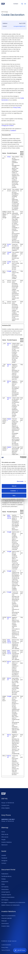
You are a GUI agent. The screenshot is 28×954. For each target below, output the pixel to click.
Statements (4, 881)
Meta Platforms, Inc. (9, 516)
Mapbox (9, 419)
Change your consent (7, 125)
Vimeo (9, 157)
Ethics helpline (5, 808)
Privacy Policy (4, 947)
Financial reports (6, 894)
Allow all (14, 486)
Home (3, 832)
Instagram (4, 860)
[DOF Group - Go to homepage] (3, 4)
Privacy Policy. (17, 107)
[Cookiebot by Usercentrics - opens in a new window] (20, 457)
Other (3, 884)
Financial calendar (6, 918)
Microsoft (9, 344)
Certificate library (6, 876)
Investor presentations (7, 897)
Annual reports (5, 892)
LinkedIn (3, 855)
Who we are (4, 837)
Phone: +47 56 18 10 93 (8, 820)
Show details (20, 481)
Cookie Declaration (6, 945)
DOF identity (4, 887)
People (3, 839)
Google (9, 271)
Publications (4, 874)
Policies (3, 879)
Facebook (4, 858)
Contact (3, 863)
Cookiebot (13, 130)
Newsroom (4, 845)
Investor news (5, 926)
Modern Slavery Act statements (10, 905)
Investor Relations (6, 842)
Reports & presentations (8, 915)
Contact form (5, 805)
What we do (4, 834)
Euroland (9, 245)
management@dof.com (19, 26)
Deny (14, 495)
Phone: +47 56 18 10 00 (7, 803)
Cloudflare (9, 253)
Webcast (4, 921)
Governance (5, 889)
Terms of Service (5, 950)
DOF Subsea (4, 900)
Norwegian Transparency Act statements (13, 902)
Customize (13, 490)
